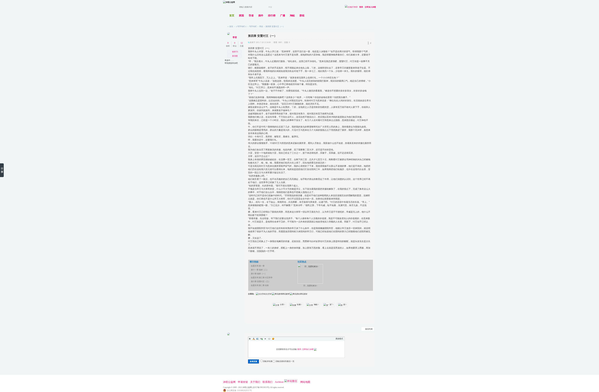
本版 (270, 7)
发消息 (235, 56)
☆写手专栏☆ (241, 26)
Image (257, 338)
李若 (261, 26)
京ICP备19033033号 (261, 387)
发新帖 (366, 28)
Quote (265, 338)
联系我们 (268, 382)
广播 (282, 15)
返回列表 (369, 329)
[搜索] (274, 7)
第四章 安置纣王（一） (275, 26)
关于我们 (255, 382)
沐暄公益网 (226, 26)
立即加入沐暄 (370, 7)
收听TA (235, 52)
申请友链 (243, 382)
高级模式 (339, 339)
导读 (251, 15)
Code (269, 338)
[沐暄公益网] (229, 2)
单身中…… (229, 60)
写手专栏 (253, 26)
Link (261, 338)
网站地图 (305, 382)
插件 (260, 15)
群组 (302, 15)
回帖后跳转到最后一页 (285, 361)
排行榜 (271, 15)
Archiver (279, 382)
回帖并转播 (267, 361)
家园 (241, 15)
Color (253, 338)
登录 (361, 7)
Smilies (273, 338)
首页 (231, 15)
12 (242, 43)
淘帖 (292, 15)
